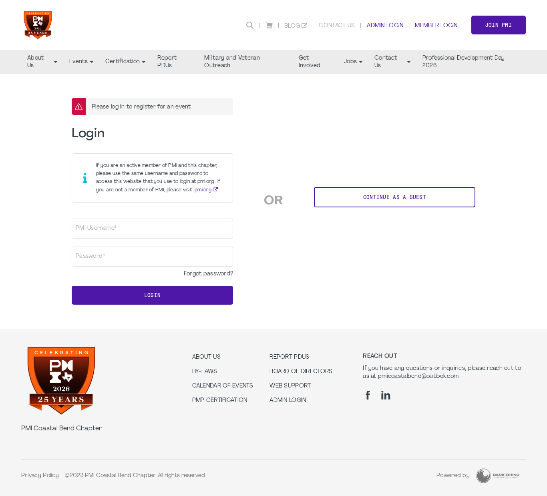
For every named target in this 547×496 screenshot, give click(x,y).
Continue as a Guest (394, 197)
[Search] (249, 25)
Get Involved (309, 62)
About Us (35, 62)
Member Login (436, 26)
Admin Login (385, 26)
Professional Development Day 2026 (463, 62)
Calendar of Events (222, 386)
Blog (292, 26)
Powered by (453, 476)
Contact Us (337, 26)
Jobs (350, 62)
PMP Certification (219, 401)
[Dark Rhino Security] (498, 476)
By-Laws (204, 372)
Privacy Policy (40, 476)
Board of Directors (300, 372)
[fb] (368, 395)
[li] (386, 395)
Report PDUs (167, 62)
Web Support (290, 386)
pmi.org (203, 190)
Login (152, 295)
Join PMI (498, 25)
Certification (122, 62)
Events (78, 62)
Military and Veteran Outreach (232, 62)
